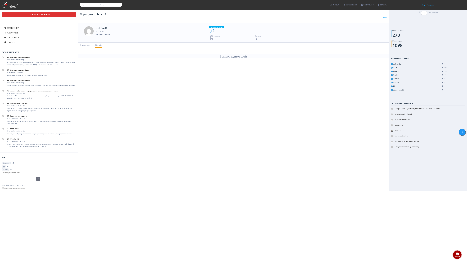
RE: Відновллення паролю (17, 116)
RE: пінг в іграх (12, 129)
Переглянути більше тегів (11, 173)
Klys (394, 86)
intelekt (396, 75)
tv (4, 166)
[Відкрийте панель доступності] (462, 132)
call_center (12, 59)
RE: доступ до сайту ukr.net (17, 103)
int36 (395, 67)
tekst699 (11, 72)
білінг (5, 169)
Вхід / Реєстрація (428, 5)
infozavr (396, 79)
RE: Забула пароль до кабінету (18, 57)
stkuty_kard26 (398, 90)
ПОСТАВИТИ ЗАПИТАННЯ (39, 14)
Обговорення (85, 45)
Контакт (384, 18)
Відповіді (98, 45)
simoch (396, 71)
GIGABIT (397, 82)
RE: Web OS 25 (13, 139)
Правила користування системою (13, 188)
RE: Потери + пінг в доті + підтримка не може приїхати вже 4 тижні (32, 91)
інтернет (6, 163)
